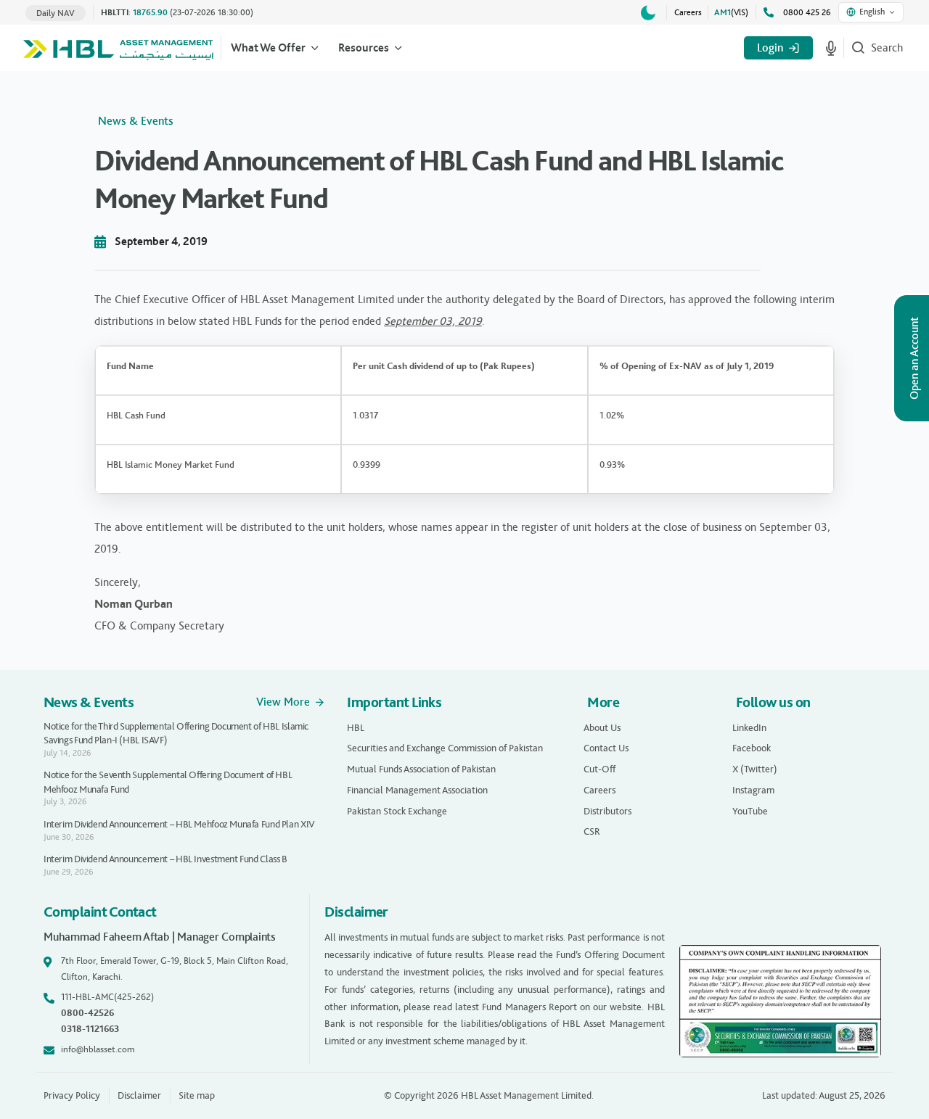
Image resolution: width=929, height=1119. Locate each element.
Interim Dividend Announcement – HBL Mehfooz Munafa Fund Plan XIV (179, 824)
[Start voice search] (831, 48)
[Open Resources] (398, 48)
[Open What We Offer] (315, 48)
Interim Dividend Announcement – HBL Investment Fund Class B (165, 859)
